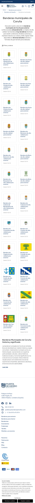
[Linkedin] (10, 403)
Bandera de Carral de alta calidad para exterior (7, 302)
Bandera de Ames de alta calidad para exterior (26, 61)
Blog (2, 445)
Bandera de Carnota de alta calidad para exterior (25, 279)
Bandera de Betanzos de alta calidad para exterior (25, 133)
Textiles (3, 429)
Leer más (5, 367)
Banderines (4, 421)
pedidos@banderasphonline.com (15, 410)
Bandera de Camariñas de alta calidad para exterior (9, 231)
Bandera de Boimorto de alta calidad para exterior (8, 157)
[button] (26, 6)
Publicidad (4, 426)
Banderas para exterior (15, 10)
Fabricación (5, 440)
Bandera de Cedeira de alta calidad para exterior (25, 302)
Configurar (17, 498)
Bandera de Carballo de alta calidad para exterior (25, 255)
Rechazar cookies (10, 501)
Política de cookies (6, 495)
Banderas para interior (8, 419)
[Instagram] (6, 403)
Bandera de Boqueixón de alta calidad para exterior (8, 181)
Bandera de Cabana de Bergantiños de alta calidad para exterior (8, 206)
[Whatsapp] (23, 6)
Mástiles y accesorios (8, 431)
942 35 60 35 (9, 407)
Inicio (4, 10)
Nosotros (4, 438)
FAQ (2, 443)
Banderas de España (10, 12)
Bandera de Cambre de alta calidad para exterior (25, 231)
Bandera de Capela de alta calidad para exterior (7, 255)
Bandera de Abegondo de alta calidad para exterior (8, 62)
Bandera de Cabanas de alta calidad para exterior (25, 205)
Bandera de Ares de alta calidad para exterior (25, 85)
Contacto (4, 447)
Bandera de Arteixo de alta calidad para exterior (8, 110)
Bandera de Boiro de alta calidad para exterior (25, 157)
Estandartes (5, 424)
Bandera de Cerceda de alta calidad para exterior (25, 326)
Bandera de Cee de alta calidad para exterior (8, 326)
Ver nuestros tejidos (19, 1)
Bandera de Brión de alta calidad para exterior (25, 181)
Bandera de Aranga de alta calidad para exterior (7, 86)
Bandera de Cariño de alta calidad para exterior (7, 279)
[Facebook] (2, 403)
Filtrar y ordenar (8, 45)
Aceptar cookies (25, 501)
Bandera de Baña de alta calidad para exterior (8, 133)
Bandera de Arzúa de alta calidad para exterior (26, 109)
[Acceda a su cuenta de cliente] (29, 6)
